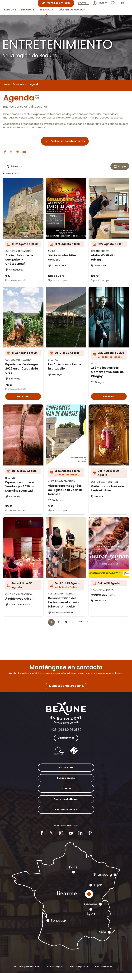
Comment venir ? (66, 809)
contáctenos (37, 127)
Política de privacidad (80, 966)
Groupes (66, 788)
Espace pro (66, 767)
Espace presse (66, 778)
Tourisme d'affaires (66, 799)
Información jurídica (56, 966)
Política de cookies (103, 966)
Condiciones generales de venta (27, 966)
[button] (10, 7)
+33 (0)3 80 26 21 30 (66, 730)
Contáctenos (66, 737)
